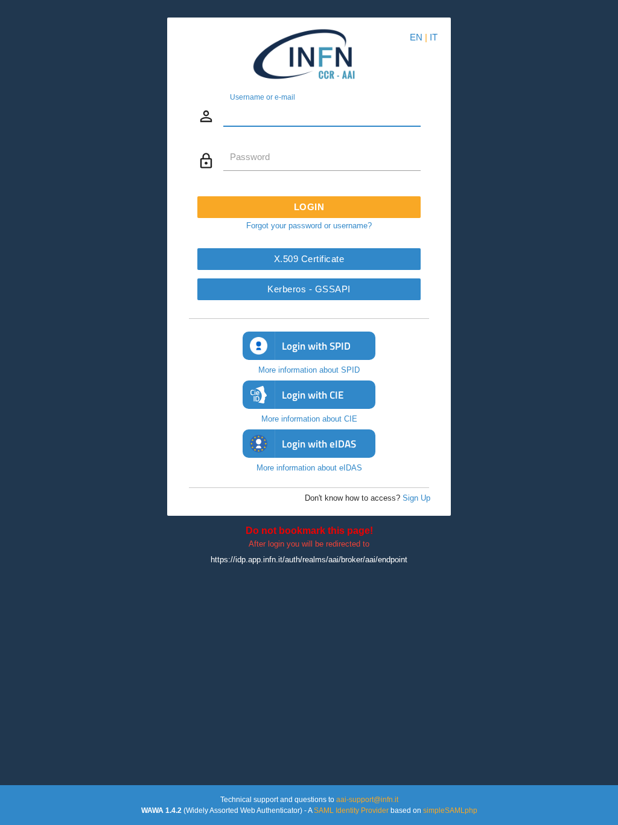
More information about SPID (309, 369)
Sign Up (416, 497)
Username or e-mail (262, 97)
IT (434, 37)
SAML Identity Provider (351, 810)
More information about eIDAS (309, 467)
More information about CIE (309, 418)
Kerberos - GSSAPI (309, 289)
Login (309, 207)
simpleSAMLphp (450, 810)
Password (250, 157)
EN (416, 37)
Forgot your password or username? (309, 225)
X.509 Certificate (309, 259)
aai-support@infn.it (367, 799)
